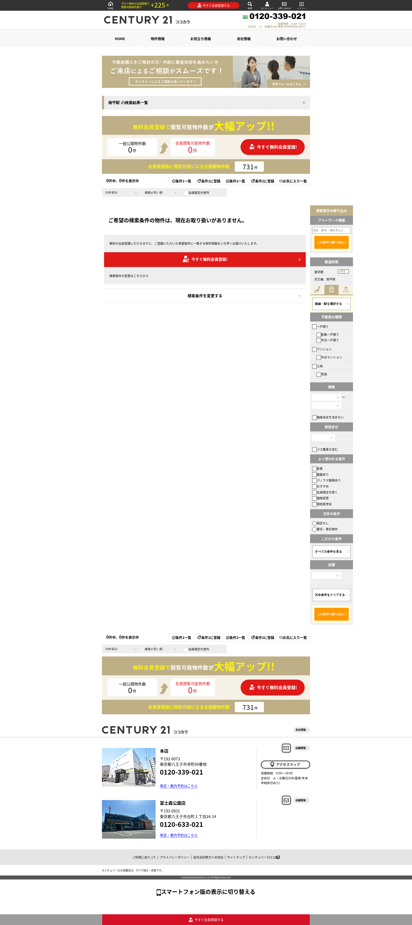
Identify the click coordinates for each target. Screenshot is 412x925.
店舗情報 (300, 748)
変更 (342, 271)
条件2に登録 (264, 180)
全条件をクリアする (331, 594)
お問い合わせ (284, 8)
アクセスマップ (288, 764)
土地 (320, 366)
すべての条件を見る (328, 551)
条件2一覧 (237, 180)
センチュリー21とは (262, 857)
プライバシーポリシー (175, 857)
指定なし (323, 523)
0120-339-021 (181, 772)
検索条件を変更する (205, 295)
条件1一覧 (183, 180)
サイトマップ (236, 857)
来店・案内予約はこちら (179, 785)
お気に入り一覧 (295, 180)
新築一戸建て (330, 334)
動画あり (323, 474)
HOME (111, 8)
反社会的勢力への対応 (208, 857)
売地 (324, 374)
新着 (320, 468)
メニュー (301, 8)
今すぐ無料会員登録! (277, 147)
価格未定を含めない (330, 417)
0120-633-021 (181, 824)
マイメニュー (267, 8)
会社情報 (244, 38)
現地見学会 (324, 504)
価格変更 (323, 498)
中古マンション (331, 357)
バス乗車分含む (327, 449)
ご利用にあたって (144, 857)
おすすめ (323, 486)
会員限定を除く (327, 492)
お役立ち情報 (200, 38)
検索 (250, 8)
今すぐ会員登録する (216, 5)
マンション (324, 349)
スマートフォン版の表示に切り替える (208, 891)
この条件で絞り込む (330, 242)
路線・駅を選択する (328, 303)
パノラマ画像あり (329, 480)
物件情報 (158, 38)
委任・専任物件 (327, 529)
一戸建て (323, 326)
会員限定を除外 (198, 192)
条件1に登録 (210, 180)
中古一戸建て (330, 340)
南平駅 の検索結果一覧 (128, 103)
